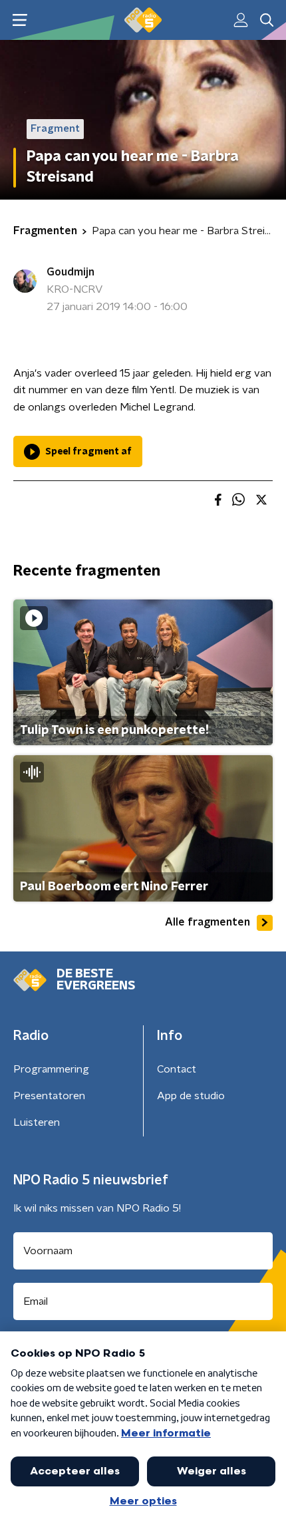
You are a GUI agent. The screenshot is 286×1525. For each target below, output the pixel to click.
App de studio (191, 1096)
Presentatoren (49, 1096)
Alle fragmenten (207, 922)
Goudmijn (70, 272)
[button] (20, 20)
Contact (176, 1069)
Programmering (51, 1069)
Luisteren (36, 1122)
